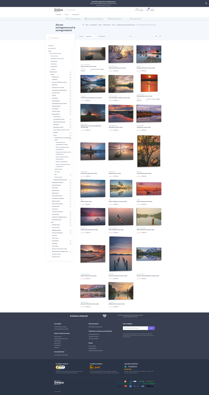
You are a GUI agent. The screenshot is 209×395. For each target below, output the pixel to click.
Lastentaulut (55, 109)
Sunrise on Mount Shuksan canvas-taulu (148, 275)
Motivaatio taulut (56, 185)
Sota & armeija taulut (57, 203)
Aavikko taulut (57, 116)
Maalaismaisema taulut (59, 122)
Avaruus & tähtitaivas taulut (59, 82)
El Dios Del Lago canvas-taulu (89, 173)
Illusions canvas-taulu (115, 173)
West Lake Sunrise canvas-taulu (145, 229)
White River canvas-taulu (116, 127)
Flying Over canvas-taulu (144, 127)
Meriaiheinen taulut (58, 127)
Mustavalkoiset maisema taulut (61, 130)
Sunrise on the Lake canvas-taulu (118, 275)
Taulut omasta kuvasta (55, 53)
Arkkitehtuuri (55, 77)
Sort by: (81, 36)
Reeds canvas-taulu (86, 201)
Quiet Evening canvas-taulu (144, 201)
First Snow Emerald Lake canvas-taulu (91, 97)
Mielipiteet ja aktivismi (57, 182)
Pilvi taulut (57, 172)
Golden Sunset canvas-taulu (88, 275)
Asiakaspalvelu (92, 348)
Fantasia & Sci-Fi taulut (58, 87)
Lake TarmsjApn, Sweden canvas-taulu (119, 97)
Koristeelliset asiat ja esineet (59, 103)
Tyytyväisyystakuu (93, 338)
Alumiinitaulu (54, 61)
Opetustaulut (55, 193)
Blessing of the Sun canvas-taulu (146, 68)
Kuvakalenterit (75, 14)
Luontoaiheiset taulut (58, 119)
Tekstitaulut (55, 209)
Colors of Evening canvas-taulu (89, 229)
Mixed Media (55, 246)
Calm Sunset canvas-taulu (144, 173)
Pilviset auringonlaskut (61, 161)
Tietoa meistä (92, 346)
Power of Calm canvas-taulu (88, 66)
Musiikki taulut (55, 190)
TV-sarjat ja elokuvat (57, 211)
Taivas (113, 24)
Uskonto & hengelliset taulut (59, 217)
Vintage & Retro (56, 256)
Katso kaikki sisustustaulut (95, 327)
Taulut (66, 14)
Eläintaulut (54, 85)
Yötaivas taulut (58, 177)
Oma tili (141, 10)
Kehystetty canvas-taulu (57, 58)
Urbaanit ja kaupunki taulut (60, 179)
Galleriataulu (54, 66)
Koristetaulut (55, 241)
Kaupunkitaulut (56, 101)
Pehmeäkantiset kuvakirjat (61, 329)
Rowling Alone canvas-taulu (144, 96)
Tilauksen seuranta (93, 336)
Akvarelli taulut (56, 227)
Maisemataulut (106, 24)
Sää (55, 174)
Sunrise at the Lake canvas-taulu (90, 304)
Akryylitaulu (54, 64)
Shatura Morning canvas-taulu (117, 68)
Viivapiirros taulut (56, 254)
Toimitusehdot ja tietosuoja (96, 350)
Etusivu (83, 25)
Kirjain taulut (55, 238)
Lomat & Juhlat (56, 111)
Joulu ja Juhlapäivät (57, 233)
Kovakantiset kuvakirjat (60, 327)
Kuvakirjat (58, 14)
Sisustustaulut (93, 24)
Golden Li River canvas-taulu (117, 304)
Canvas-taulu (54, 56)
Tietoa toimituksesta (94, 334)
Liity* (151, 328)
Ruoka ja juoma (56, 201)
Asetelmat (54, 79)
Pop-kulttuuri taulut (57, 195)
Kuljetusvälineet (56, 106)
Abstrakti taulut (56, 225)
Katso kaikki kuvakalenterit (61, 355)
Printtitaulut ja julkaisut (58, 198)
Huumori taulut (56, 93)
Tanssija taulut (55, 206)
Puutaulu (53, 69)
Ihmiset (54, 95)
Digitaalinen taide (56, 230)
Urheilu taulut (55, 214)
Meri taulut (56, 124)
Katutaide (54, 235)
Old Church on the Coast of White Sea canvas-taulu (91, 126)
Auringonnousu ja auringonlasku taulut (126, 24)
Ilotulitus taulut (58, 169)
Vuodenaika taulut (56, 219)
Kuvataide (54, 243)
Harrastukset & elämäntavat (59, 90)
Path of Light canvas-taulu (116, 229)
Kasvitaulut (55, 98)
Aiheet (100, 24)
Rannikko (55, 132)
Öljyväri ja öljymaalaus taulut (59, 248)
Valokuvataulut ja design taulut (60, 251)
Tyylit (52, 222)
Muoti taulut (55, 187)
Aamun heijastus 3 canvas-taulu (118, 201)
